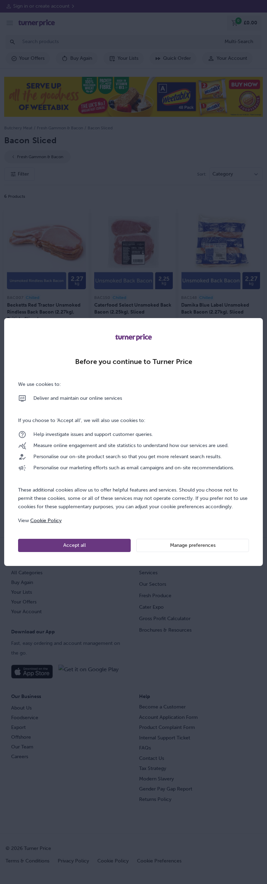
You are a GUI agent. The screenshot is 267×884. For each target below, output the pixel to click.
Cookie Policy (46, 521)
